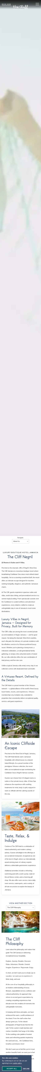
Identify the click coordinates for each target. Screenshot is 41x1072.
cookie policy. (17, 1063)
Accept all (12, 1068)
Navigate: (20, 537)
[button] (37, 4)
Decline (26, 1069)
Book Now (6, 4)
